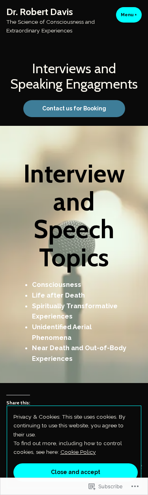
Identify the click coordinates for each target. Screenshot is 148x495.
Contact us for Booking (74, 108)
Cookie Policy (78, 452)
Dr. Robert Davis (39, 11)
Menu (131, 14)
